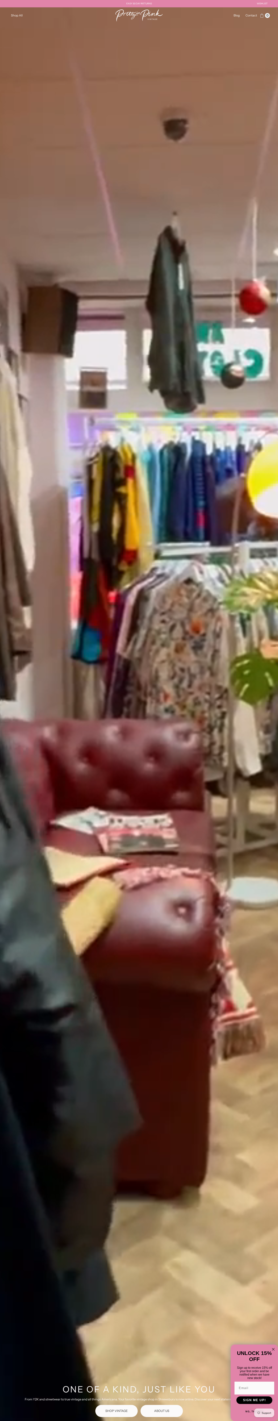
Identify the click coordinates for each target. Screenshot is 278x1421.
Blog (237, 15)
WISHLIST (262, 3)
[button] (17, 15)
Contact (251, 15)
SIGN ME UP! (254, 1400)
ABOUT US (161, 1411)
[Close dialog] (273, 1349)
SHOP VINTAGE (116, 1411)
